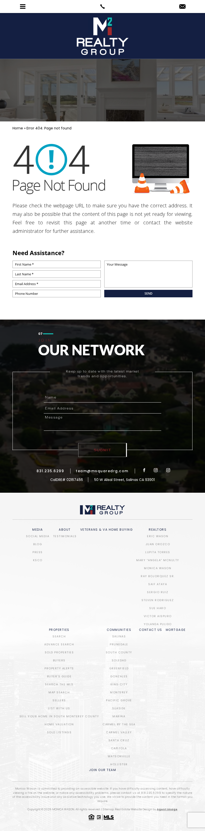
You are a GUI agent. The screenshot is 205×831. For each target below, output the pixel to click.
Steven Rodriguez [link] (158, 600)
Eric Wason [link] (157, 536)
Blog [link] (37, 544)
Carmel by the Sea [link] (119, 724)
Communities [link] (119, 630)
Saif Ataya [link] (157, 584)
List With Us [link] (59, 708)
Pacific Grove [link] (119, 700)
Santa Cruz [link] (119, 740)
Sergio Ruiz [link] (157, 592)
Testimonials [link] (65, 536)
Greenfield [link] (119, 668)
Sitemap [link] (108, 809)
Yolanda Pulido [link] (158, 624)
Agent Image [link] (167, 809)
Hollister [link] (119, 764)
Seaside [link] (119, 708)
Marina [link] (118, 716)
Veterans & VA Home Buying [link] (106, 530)
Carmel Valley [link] (119, 732)
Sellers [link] (59, 700)
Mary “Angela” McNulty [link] (157, 560)
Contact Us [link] (150, 630)
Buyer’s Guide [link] (59, 676)
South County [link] (119, 652)
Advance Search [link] (59, 644)
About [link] (65, 530)
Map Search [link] (59, 692)
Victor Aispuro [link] (158, 616)
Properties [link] (59, 630)
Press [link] (37, 552)
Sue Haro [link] (157, 608)
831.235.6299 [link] (50, 470)
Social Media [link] (38, 536)
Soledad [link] (119, 660)
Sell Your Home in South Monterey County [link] (59, 716)
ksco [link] (37, 560)
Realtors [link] (157, 530)
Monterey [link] (119, 692)
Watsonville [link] (119, 756)
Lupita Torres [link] (157, 552)
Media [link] (37, 530)
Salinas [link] (119, 636)
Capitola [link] (119, 748)
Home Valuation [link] (59, 724)
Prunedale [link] (119, 644)
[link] (103, 6)
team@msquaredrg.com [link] (102, 470)
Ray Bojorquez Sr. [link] (158, 576)
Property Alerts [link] (59, 668)
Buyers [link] (59, 660)
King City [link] (119, 684)
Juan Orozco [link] (158, 544)
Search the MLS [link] (59, 684)
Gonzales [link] (119, 676)
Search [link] (59, 636)
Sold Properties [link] (59, 652)
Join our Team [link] (102, 770)
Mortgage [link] (176, 630)
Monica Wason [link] (157, 568)
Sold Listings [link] (59, 732)
